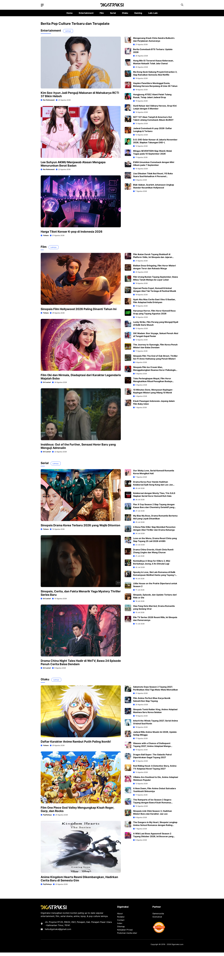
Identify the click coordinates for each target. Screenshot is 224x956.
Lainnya (68, 31)
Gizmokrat (157, 917)
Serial (113, 13)
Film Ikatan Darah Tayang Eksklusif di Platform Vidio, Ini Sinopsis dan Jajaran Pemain (152, 257)
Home (69, 13)
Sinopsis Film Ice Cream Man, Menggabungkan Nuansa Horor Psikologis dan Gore (154, 370)
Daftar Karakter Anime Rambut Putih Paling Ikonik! (76, 741)
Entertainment (86, 13)
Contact (120, 920)
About (120, 913)
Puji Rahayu (47, 815)
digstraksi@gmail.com (60, 929)
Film (102, 13)
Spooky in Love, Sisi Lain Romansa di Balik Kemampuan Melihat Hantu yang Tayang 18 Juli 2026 (155, 575)
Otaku (125, 13)
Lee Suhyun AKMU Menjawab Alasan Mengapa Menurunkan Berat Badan (73, 163)
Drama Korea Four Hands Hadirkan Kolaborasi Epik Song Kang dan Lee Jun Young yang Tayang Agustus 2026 (153, 485)
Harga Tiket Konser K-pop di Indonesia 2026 (71, 231)
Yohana (46, 235)
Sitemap (121, 926)
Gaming (138, 13)
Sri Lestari (47, 382)
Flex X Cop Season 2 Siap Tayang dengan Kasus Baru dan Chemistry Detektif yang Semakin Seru (154, 507)
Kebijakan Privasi (125, 929)
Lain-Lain (153, 13)
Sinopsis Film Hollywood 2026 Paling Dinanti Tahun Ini (79, 309)
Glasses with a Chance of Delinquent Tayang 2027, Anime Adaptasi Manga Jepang (152, 746)
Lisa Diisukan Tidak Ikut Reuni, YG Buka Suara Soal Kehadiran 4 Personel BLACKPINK (153, 176)
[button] (182, 4)
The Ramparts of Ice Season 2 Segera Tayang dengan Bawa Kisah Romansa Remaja (152, 802)
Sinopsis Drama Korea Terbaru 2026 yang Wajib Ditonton (80, 525)
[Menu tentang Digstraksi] (42, 5)
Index (119, 923)
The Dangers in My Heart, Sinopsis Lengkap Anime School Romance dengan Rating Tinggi (155, 825)
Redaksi (120, 917)
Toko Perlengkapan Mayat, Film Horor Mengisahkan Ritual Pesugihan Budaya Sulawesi (152, 381)
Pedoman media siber (127, 933)
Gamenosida (158, 913)
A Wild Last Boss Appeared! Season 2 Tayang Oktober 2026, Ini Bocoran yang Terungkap (153, 836)
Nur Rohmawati (49, 100)
